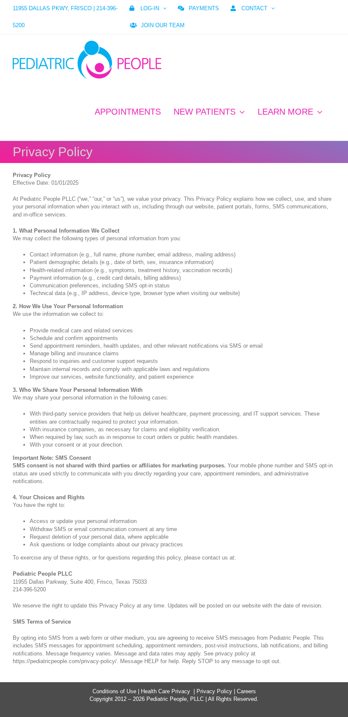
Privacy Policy (214, 691)
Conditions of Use (114, 691)
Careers (246, 691)
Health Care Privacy (165, 691)
